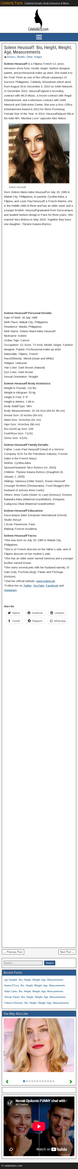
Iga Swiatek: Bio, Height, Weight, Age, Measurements (33, 979)
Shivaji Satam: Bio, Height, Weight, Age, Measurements (35, 997)
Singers (38, 56)
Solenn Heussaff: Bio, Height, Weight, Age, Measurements (38, 50)
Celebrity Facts (12, 3)
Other (29, 56)
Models (21, 56)
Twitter (27, 585)
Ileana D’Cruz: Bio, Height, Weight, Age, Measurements (34, 985)
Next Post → (67, 952)
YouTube (38, 585)
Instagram (10, 590)
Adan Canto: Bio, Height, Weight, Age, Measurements (33, 991)
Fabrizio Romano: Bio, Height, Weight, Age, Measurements (36, 1002)
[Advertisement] (39, 269)
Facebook (52, 585)
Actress (11, 56)
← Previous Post (13, 952)
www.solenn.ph (45, 581)
